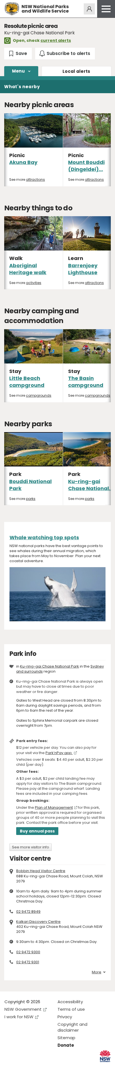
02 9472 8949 (28, 911)
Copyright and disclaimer (72, 1027)
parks (30, 498)
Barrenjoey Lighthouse (82, 269)
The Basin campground (85, 382)
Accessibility (70, 1002)
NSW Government (23, 1009)
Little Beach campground (26, 382)
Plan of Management (54, 807)
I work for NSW (18, 1017)
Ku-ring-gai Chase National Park (49, 666)
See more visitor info (30, 847)
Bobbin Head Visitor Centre (40, 870)
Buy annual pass (37, 831)
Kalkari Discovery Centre (38, 921)
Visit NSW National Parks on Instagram (21, 1067)
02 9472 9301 (27, 962)
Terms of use (71, 1009)
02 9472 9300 (28, 952)
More (96, 972)
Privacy (65, 1017)
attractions (35, 179)
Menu (18, 71)
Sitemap (66, 1038)
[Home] (11, 8)
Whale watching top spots (44, 537)
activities (33, 282)
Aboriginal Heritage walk (27, 269)
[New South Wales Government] (105, 1056)
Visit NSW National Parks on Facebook (9, 1067)
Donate (66, 1045)
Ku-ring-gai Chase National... (90, 485)
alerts (76, 71)
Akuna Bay (23, 162)
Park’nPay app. (59, 752)
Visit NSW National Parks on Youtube (33, 1067)
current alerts (55, 40)
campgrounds (38, 395)
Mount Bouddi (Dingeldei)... (86, 166)
